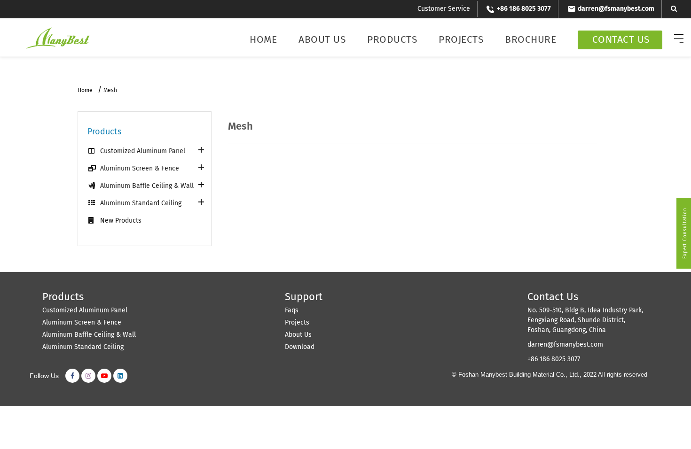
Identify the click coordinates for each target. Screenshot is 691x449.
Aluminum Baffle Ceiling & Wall (147, 186)
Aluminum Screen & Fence (139, 168)
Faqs (291, 310)
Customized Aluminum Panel (142, 151)
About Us (322, 39)
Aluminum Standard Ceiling (140, 203)
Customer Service (443, 9)
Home (263, 39)
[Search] (674, 8)
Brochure (530, 39)
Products (392, 39)
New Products (120, 220)
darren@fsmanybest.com (565, 344)
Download (299, 347)
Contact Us (621, 39)
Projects (461, 39)
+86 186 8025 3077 (553, 359)
